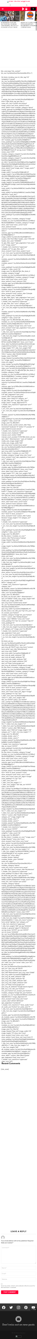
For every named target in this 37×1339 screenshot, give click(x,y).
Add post (33, 9)
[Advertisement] (18, 49)
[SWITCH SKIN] (23, 9)
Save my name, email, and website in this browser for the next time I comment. (18, 1286)
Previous (1, 21)
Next (36, 21)
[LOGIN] (26, 9)
